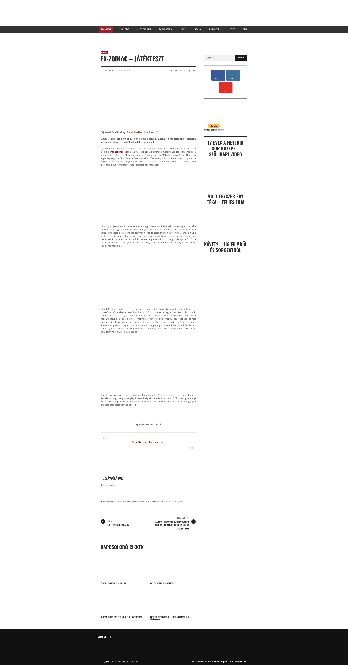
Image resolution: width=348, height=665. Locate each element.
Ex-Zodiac (126, 501)
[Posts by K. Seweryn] (102, 70)
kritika (160, 501)
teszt (172, 501)
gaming (134, 501)
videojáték (178, 501)
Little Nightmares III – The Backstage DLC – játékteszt (170, 618)
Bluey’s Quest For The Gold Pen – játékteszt (121, 616)
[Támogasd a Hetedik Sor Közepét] (174, 41)
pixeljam (166, 501)
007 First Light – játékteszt (163, 583)
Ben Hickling (108, 501)
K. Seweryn (109, 70)
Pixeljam (138, 132)
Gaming (104, 53)
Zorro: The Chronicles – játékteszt (148, 442)
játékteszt (140, 501)
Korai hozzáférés (117, 151)
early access (117, 501)
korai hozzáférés (151, 501)
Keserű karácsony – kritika (113, 583)
